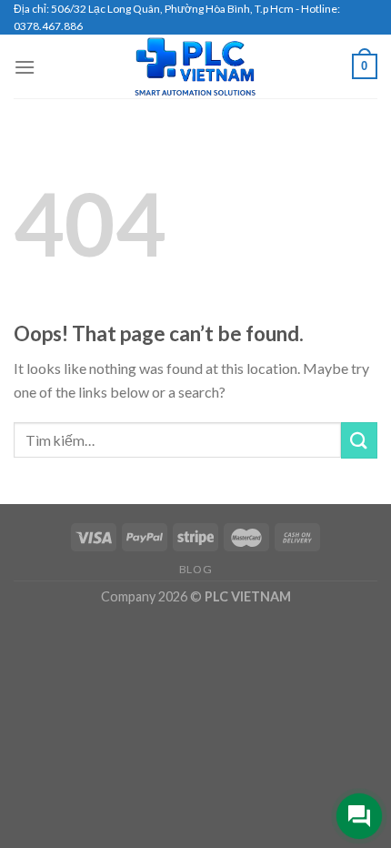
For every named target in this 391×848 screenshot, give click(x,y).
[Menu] (24, 67)
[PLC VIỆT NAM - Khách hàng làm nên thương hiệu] (195, 66)
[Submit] (359, 440)
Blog (195, 569)
